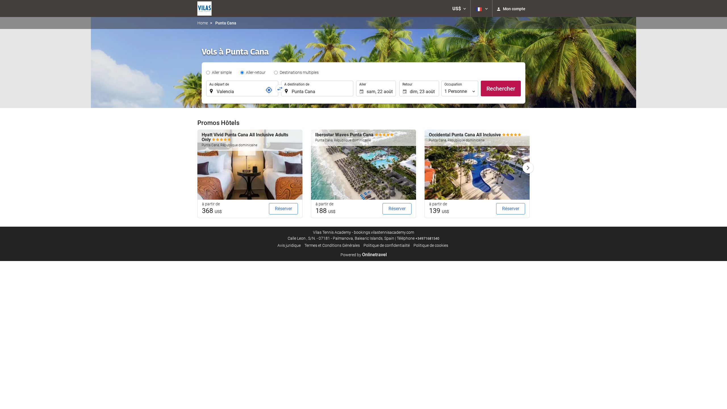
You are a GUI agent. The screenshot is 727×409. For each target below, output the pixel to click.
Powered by (363, 255)
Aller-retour (256, 72)
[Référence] (269, 90)
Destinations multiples (299, 72)
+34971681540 (427, 239)
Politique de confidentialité (387, 245)
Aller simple (222, 72)
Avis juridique (289, 245)
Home (202, 23)
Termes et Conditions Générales (332, 245)
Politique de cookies (430, 245)
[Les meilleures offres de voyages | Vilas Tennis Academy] (204, 8)
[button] (459, 8)
